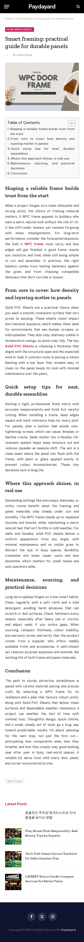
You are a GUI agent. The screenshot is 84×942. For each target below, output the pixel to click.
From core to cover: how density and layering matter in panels (43, 141)
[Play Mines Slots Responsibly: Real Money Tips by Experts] (13, 836)
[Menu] (6, 6)
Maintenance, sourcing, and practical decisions (43, 166)
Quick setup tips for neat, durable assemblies (43, 151)
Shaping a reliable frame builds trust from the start (42, 131)
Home (8, 18)
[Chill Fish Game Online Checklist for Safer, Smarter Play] (13, 859)
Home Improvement (19, 29)
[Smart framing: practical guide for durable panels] (42, 87)
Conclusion (19, 173)
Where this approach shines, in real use (40, 158)
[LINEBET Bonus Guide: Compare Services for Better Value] (13, 882)
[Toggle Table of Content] (70, 123)
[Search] (78, 6)
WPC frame (15, 781)
